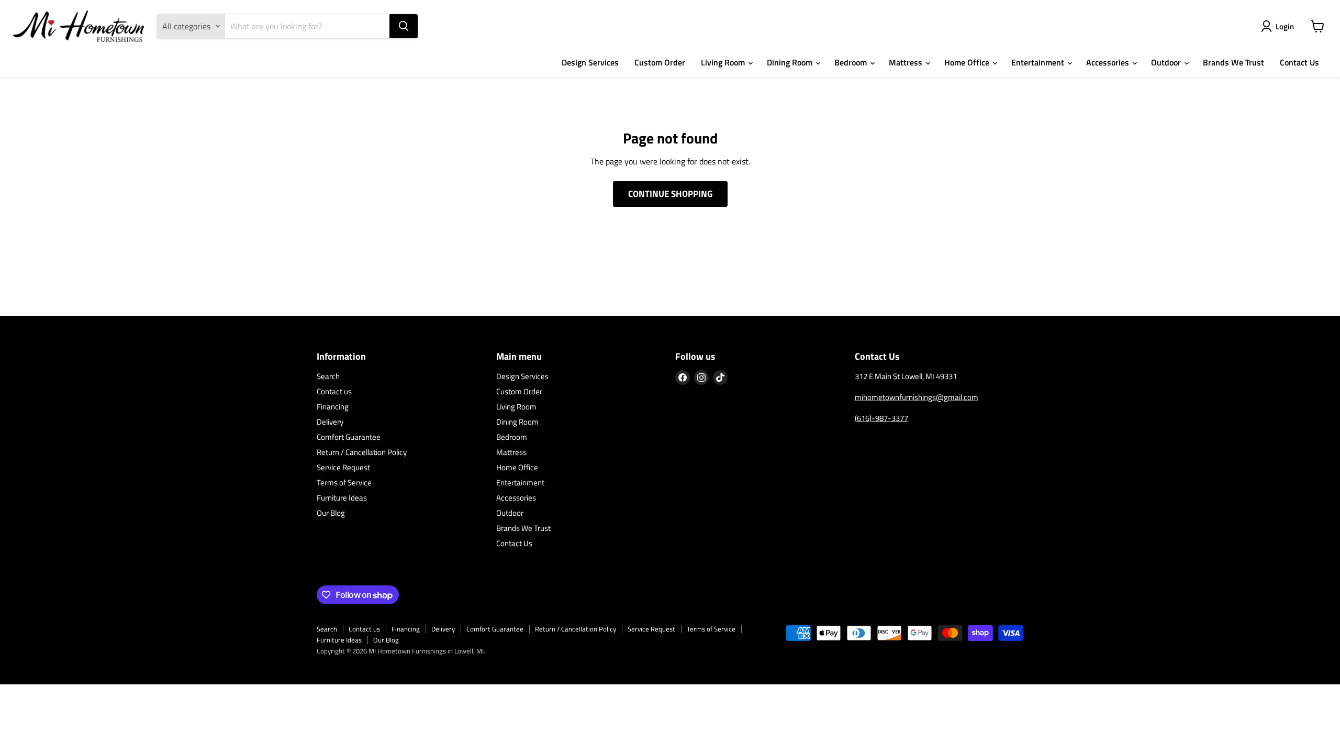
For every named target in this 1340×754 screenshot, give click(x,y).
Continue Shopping (670, 194)
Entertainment (1038, 62)
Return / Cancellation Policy (362, 452)
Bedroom (851, 62)
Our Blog (331, 513)
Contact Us (1299, 62)
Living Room (724, 62)
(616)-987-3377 (881, 418)
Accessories (1108, 62)
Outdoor (1167, 62)
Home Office (967, 62)
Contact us (334, 391)
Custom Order (659, 62)
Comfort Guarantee (349, 437)
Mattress (906, 62)
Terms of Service (344, 482)
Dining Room (790, 62)
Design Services (590, 62)
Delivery (330, 422)
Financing (333, 407)
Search (328, 376)
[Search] (403, 26)
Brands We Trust (1233, 62)
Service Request (343, 467)
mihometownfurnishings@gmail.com (916, 397)
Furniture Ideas (342, 498)
